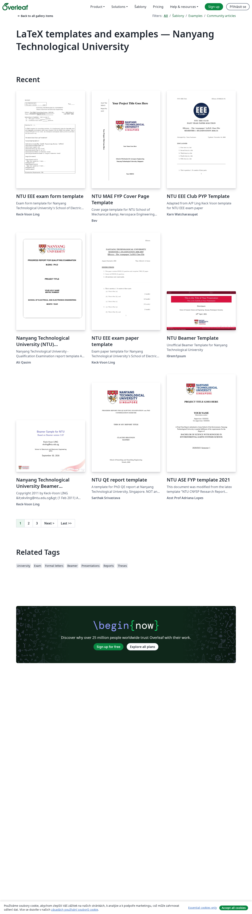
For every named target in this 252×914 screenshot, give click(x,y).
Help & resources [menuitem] (183, 7)
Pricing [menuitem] (158, 7)
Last (66, 523)
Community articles (221, 16)
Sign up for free (108, 647)
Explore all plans (142, 647)
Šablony (178, 16)
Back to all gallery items (35, 16)
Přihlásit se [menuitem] (238, 7)
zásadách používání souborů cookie (74, 909)
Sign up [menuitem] (214, 7)
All (166, 16)
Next (49, 523)
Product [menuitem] (96, 7)
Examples (195, 16)
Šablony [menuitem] (140, 7)
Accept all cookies (234, 908)
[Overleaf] (15, 6)
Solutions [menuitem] (118, 7)
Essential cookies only (202, 907)
